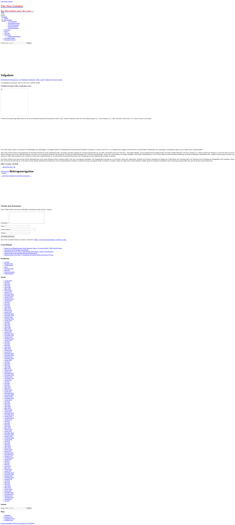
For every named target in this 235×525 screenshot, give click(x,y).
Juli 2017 (7, 461)
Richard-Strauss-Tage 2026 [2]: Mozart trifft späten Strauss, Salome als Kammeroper (28, 251)
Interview (7, 270)
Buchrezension (8, 263)
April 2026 (7, 287)
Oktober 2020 (8, 396)
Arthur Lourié (40, 80)
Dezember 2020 (9, 393)
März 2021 (7, 388)
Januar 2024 (7, 332)
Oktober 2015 (8, 496)
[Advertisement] (117, 58)
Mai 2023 (7, 345)
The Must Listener (9, 38)
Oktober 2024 (8, 317)
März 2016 (7, 487)
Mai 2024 (7, 325)
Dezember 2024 (9, 314)
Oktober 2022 (8, 357)
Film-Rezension (9, 268)
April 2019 (7, 426)
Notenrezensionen (13, 28)
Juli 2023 (7, 342)
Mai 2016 (7, 484)
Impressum (7, 35)
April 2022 (7, 367)
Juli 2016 (7, 481)
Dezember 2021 (9, 373)
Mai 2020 (7, 405)
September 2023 (9, 338)
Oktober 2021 (8, 376)
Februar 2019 (8, 429)
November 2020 (9, 395)
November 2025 (9, 295)
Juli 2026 (7, 282)
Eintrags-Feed (8, 517)
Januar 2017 (7, 471)
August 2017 (8, 459)
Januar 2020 (7, 411)
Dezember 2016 (9, 472)
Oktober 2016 (8, 476)
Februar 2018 (8, 449)
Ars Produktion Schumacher (27, 80)
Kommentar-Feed (9, 518)
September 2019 (9, 418)
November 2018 (9, 434)
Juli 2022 (7, 362)
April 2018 (7, 446)
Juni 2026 (7, 284)
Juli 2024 (7, 322)
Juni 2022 (7, 363)
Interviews (7, 30)
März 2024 (7, 328)
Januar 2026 (7, 292)
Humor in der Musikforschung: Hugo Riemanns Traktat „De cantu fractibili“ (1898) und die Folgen (33, 248)
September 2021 (9, 378)
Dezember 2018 (9, 433)
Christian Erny (49, 80)
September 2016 (9, 477)
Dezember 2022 (9, 353)
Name (3, 226)
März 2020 (7, 408)
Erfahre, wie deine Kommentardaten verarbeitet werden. (50, 239)
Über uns (7, 33)
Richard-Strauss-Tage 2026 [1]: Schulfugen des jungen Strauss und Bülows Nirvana (28, 255)
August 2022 (8, 360)
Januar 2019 (7, 431)
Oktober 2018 (8, 436)
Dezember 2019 (9, 413)
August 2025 (8, 300)
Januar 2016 (7, 491)
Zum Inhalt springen (6, 1)
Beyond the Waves (9, 40)
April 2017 (7, 466)
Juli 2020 (7, 401)
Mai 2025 (7, 305)
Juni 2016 (7, 482)
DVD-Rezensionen (13, 25)
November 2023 (9, 335)
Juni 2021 (7, 383)
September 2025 (9, 299)
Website (3, 233)
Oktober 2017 (8, 456)
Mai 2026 (7, 285)
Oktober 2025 (8, 297)
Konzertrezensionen (14, 23)
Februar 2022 (8, 370)
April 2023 (7, 347)
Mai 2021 (7, 385)
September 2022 (9, 358)
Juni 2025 (7, 304)
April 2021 (7, 386)
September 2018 (9, 438)
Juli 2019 (7, 421)
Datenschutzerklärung (14, 36)
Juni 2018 (7, 443)
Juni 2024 (7, 324)
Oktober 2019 (8, 416)
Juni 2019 (7, 423)
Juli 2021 (7, 381)
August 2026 (8, 280)
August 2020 (8, 400)
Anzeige (6, 262)
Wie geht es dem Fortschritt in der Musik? (16, 250)
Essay (6, 267)
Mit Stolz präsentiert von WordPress (24, 523)
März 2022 (7, 368)
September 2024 (9, 319)
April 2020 (7, 406)
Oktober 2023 (8, 337)
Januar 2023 (7, 352)
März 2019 (7, 428)
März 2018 (7, 448)
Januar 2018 (7, 451)
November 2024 (9, 315)
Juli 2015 (7, 501)
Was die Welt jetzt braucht (23, 176)
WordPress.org (8, 520)
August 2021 (8, 380)
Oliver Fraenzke (57, 80)
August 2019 (8, 419)
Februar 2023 (8, 350)
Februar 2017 (8, 469)
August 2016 (8, 479)
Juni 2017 (7, 463)
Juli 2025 (7, 302)
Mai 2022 (7, 365)
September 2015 (9, 497)
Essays (6, 31)
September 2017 (9, 458)
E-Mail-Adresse (6, 229)
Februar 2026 (8, 290)
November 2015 (9, 494)
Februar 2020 (8, 410)
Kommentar (5, 223)
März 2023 (7, 348)
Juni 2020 (7, 403)
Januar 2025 (7, 312)
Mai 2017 (7, 464)
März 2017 (7, 467)
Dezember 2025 (9, 294)
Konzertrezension (9, 272)
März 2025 (7, 309)
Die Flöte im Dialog (7, 176)
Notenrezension (8, 273)
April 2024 (7, 327)
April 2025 (7, 307)
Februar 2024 (8, 330)
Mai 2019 (7, 424)
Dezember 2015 (9, 492)
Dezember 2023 (9, 333)
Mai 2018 (7, 444)
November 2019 (9, 415)
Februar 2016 (8, 489)
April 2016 (7, 486)
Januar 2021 (7, 391)
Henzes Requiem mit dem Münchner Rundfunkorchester (20, 253)
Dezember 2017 (9, 453)
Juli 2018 (7, 441)
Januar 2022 (7, 371)
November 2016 (9, 474)
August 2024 (8, 320)
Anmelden (7, 515)
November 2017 (9, 454)
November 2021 (9, 375)
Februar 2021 (8, 390)
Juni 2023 (7, 343)
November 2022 (9, 355)
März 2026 (7, 289)
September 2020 (9, 398)
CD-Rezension (11, 80)
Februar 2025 (8, 310)
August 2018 (8, 439)
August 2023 (8, 340)
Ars (17, 80)
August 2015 (8, 499)
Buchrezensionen (13, 26)
